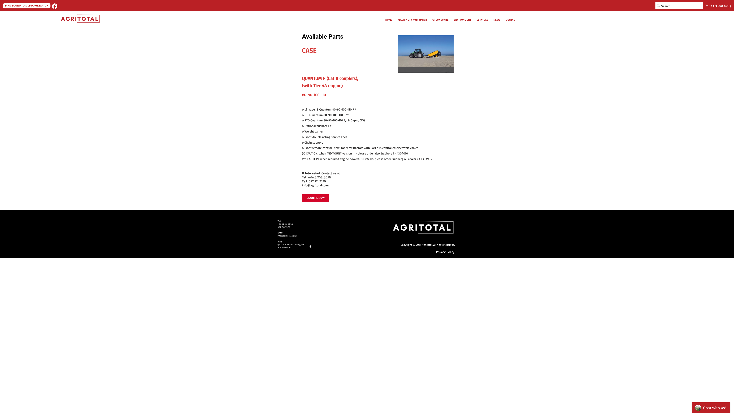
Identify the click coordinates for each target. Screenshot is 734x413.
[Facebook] (54, 6)
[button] (462, 20)
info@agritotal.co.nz (315, 185)
